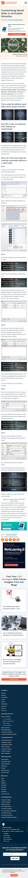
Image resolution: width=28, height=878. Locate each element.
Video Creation (6, 723)
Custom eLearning (5, 716)
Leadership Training (6, 742)
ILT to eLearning (7, 719)
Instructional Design (6, 813)
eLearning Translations (7, 732)
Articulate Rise (4, 759)
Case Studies (4, 697)
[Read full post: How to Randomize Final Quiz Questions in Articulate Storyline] (14, 623)
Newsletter (4, 791)
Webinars (3, 783)
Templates (3, 785)
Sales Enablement (5, 753)
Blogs (2, 778)
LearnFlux (3, 789)
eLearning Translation (6, 808)
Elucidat (3, 768)
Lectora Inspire (5, 772)
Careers (3, 701)
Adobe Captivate (5, 763)
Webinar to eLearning (8, 721)
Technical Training (5, 751)
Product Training (5, 746)
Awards (3, 699)
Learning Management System (9, 734)
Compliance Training (6, 749)
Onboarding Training (6, 740)
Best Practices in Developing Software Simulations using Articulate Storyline (12, 661)
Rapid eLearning (5, 727)
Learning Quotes (5, 793)
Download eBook (17, 34)
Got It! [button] (14, 875)
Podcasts (3, 787)
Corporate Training (6, 800)
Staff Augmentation (6, 729)
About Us (3, 693)
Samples (3, 695)
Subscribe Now (14, 679)
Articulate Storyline (11, 534)
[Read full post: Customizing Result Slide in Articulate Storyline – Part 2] (14, 596)
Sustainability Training (6, 744)
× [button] (26, 869)
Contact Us (4, 710)
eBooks (3, 780)
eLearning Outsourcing (7, 815)
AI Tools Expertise (7, 725)
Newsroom (4, 706)
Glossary (3, 708)
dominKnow (4, 766)
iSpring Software (5, 770)
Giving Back (4, 704)
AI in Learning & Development (8, 810)
